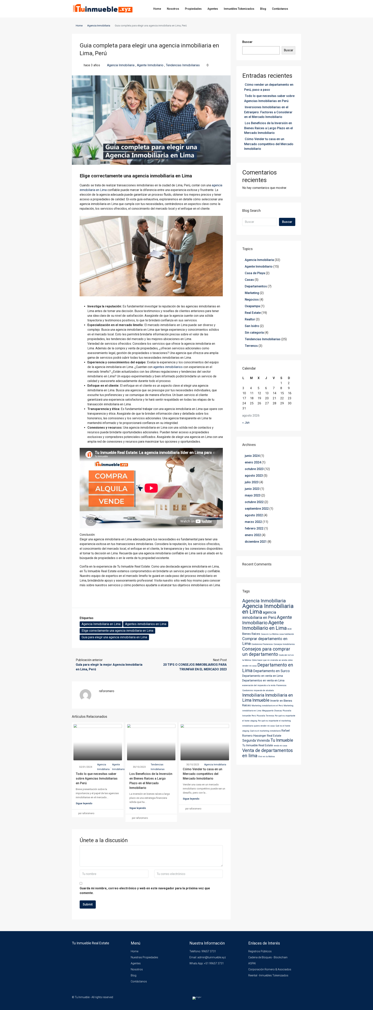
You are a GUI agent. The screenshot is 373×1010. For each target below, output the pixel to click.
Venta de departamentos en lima (267, 753)
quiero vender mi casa (264, 726)
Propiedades (193, 8)
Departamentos (256, 286)
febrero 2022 (254, 528)
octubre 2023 (254, 469)
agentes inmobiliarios (168, 367)
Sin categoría (254, 332)
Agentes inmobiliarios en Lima (145, 624)
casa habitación (286, 634)
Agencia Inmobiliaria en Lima (101, 624)
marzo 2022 (253, 522)
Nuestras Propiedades (144, 957)
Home (157, 8)
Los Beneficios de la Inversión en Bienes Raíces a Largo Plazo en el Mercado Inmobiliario (268, 128)
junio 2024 (252, 456)
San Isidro (252, 326)
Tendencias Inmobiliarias (183, 65)
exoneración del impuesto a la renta (258, 685)
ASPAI (252, 963)
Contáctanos (280, 8)
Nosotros (173, 8)
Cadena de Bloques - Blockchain (268, 957)
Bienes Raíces (251, 634)
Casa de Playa (255, 273)
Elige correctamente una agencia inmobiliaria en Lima (117, 630)
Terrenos (251, 346)
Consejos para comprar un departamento (266, 651)
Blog (263, 8)
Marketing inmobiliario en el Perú (267, 705)
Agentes (212, 8)
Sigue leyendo (84, 803)
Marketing (252, 293)
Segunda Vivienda (256, 740)
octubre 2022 (254, 502)
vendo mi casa (280, 745)
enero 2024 (253, 462)
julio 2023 (252, 482)
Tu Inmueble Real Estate (257, 745)
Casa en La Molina (270, 634)
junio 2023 (252, 489)
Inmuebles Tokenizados (239, 8)
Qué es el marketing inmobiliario (265, 731)
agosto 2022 (254, 515)
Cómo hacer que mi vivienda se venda (269, 660)
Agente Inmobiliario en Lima (264, 625)
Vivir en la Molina (266, 756)
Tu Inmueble (281, 740)
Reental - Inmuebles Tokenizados (268, 975)
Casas (249, 280)
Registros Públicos (260, 951)
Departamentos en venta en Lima (263, 680)
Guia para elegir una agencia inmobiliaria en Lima (114, 637)
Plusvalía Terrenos (265, 715)
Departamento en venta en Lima (262, 676)
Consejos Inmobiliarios (284, 644)
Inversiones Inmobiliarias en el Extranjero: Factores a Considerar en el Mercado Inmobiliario (268, 112)
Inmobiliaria (253, 695)
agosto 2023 (254, 475)
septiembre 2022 (257, 508)
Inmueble (260, 700)
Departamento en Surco (271, 671)
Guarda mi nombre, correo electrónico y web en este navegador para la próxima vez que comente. (145, 890)
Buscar (247, 42)
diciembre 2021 (256, 541)
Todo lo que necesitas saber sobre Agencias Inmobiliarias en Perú (97, 778)
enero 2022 (253, 535)
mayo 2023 (253, 495)
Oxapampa (252, 306)
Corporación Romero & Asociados (269, 969)
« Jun (245, 422)
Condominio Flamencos (262, 644)
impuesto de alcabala (264, 690)
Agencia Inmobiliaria (98, 25)
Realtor (250, 319)
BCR (290, 629)
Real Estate (253, 313)
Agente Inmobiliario (150, 65)
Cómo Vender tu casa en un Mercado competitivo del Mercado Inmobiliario (202, 773)
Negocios (252, 299)
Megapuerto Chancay (272, 710)
